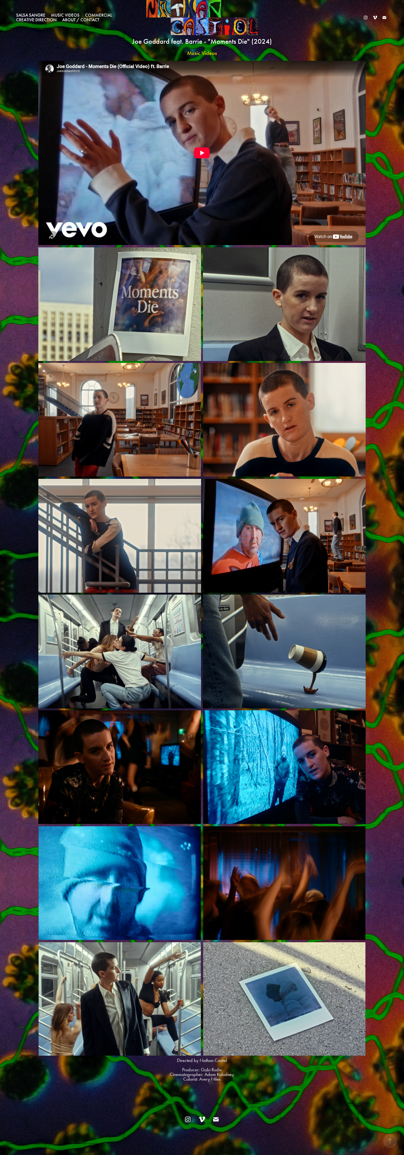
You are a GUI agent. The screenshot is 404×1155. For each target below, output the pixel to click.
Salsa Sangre (30, 15)
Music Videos (65, 15)
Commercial (98, 15)
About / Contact (80, 19)
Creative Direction (36, 19)
